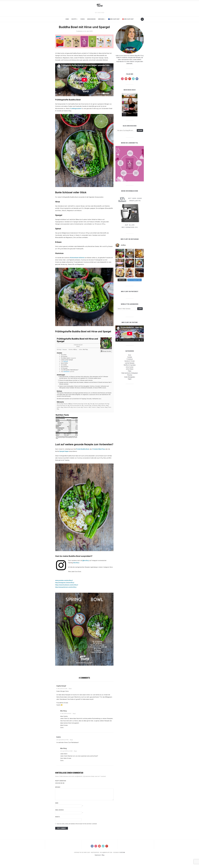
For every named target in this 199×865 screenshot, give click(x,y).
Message (57, 787)
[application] (129, 333)
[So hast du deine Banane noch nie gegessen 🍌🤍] (139, 253)
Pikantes (129, 375)
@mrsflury (85, 560)
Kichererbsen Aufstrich (77, 257)
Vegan (129, 379)
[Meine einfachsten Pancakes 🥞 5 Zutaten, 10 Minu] (119, 253)
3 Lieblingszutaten (75, 108)
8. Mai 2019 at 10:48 (61, 688)
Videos (82, 19)
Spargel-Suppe (64, 451)
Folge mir (129, 74)
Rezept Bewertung (60, 780)
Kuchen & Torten (130, 361)
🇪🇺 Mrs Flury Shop (113, 19)
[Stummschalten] (139, 340)
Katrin (58, 737)
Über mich (101, 19)
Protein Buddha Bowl (82, 449)
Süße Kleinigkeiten (129, 377)
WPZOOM (122, 852)
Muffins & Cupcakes (130, 365)
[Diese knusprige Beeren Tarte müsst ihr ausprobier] (129, 263)
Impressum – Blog (99, 855)
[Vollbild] (142, 340)
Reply (70, 688)
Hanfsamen (66, 371)
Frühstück (130, 359)
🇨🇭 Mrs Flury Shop (128, 19)
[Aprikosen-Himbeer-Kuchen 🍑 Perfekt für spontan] (129, 253)
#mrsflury (76, 562)
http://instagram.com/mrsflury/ (64, 582)
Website (57, 817)
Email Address (59, 810)
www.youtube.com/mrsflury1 (64, 580)
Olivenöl (65, 361)
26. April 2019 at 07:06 (62, 739)
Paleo (129, 371)
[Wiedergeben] (117, 340)
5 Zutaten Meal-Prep (98, 449)
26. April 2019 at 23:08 (66, 751)
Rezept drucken (106, 351)
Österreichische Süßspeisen (129, 373)
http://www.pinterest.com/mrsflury (65, 587)
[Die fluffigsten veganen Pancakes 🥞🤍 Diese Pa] (119, 272)
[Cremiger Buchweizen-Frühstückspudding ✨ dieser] (139, 263)
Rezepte (74, 19)
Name (56, 803)
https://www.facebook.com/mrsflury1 (66, 585)
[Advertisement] (129, 396)
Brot (129, 355)
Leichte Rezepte (129, 363)
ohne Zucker (129, 367)
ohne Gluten (129, 369)
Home (67, 19)
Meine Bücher (91, 19)
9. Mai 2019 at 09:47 (65, 713)
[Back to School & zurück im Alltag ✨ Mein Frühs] (129, 272)
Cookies (129, 357)
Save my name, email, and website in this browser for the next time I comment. (77, 823)
